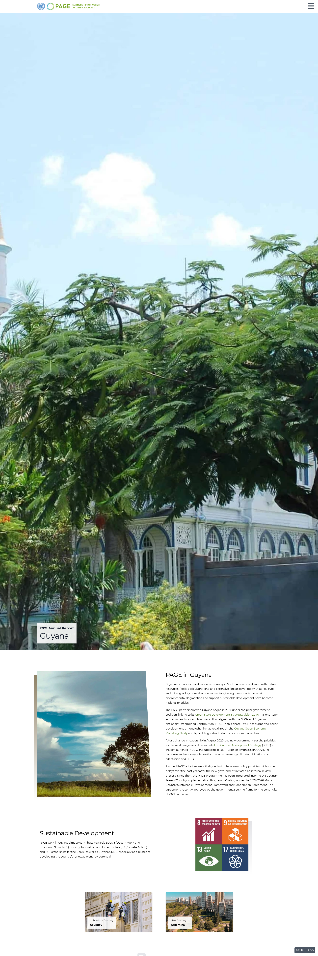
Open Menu (311, 6)
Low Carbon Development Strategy (237, 745)
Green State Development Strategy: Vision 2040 (227, 714)
